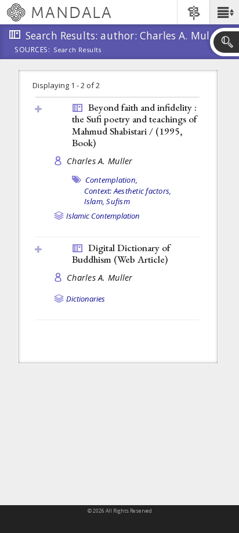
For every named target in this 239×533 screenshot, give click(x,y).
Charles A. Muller (100, 160)
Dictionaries (85, 298)
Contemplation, (111, 180)
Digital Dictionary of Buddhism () (121, 253)
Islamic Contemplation (103, 216)
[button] (224, 12)
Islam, (94, 201)
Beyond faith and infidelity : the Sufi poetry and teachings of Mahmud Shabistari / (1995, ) (134, 125)
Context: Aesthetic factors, (128, 191)
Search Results (77, 50)
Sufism (118, 201)
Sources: (32, 50)
